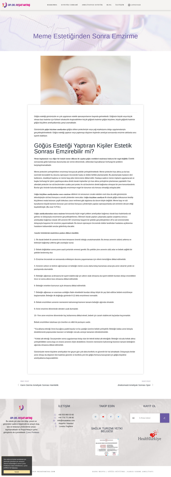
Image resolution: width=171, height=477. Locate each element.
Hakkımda (52, 5)
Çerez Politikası (32, 432)
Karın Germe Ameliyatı (140, 471)
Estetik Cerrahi (69, 5)
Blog (109, 5)
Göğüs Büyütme (116, 471)
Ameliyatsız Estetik (92, 5)
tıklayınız (15, 468)
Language (135, 5)
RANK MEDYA (99, 471)
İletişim (120, 5)
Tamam (17, 472)
